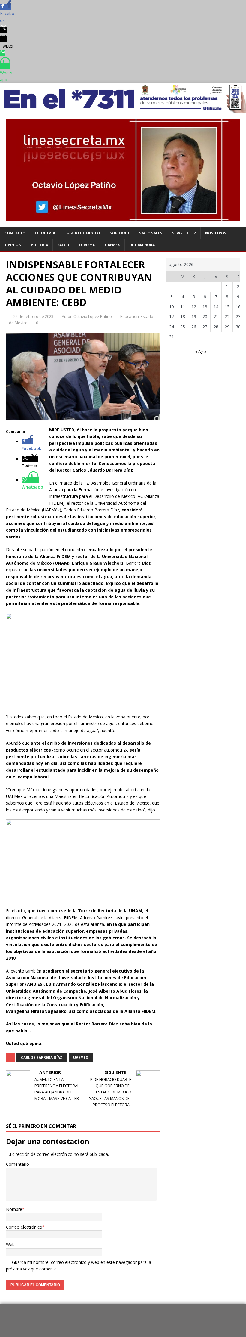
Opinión (13, 244)
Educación (129, 316)
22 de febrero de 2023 (33, 316)
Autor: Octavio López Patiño (87, 316)
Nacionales (150, 233)
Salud (63, 244)
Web (10, 1244)
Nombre (14, 1209)
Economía (45, 233)
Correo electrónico (24, 1227)
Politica (39, 244)
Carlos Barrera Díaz (41, 1057)
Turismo (87, 244)
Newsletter (184, 233)
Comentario (17, 1164)
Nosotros (215, 233)
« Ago (200, 351)
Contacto (15, 233)
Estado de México (82, 233)
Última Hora (142, 244)
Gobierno (119, 233)
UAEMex (80, 1057)
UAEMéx (112, 244)
